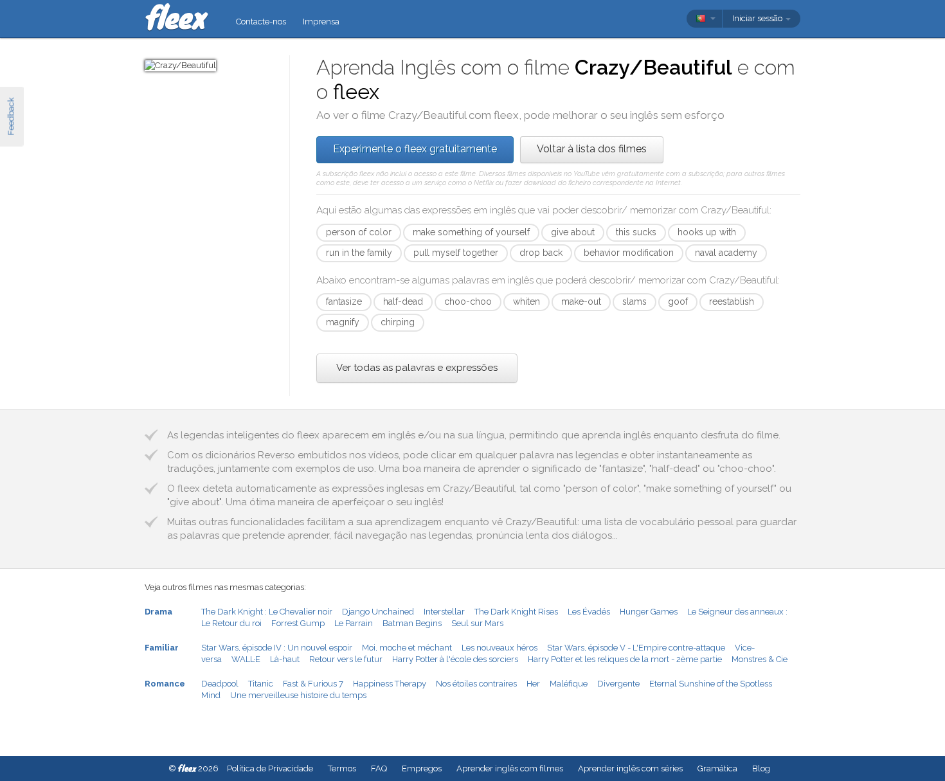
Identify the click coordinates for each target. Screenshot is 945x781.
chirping (398, 322)
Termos (342, 768)
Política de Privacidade (270, 768)
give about (573, 232)
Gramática (717, 768)
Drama (158, 611)
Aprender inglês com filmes (509, 768)
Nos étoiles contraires (476, 683)
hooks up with (707, 232)
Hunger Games (649, 611)
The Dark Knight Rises (516, 611)
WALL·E (245, 659)
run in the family (359, 252)
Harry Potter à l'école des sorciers (455, 659)
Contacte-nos (261, 21)
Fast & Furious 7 (313, 683)
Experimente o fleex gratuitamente (415, 149)
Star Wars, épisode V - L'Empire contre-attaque (636, 647)
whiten (526, 301)
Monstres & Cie (760, 659)
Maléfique (569, 683)
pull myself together (455, 252)
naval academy (726, 252)
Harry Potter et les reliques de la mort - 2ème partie (625, 659)
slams (634, 301)
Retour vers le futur (345, 659)
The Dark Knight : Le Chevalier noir (266, 611)
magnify (342, 322)
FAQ (379, 768)
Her (533, 683)
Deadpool (220, 683)
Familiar (162, 647)
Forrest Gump (298, 623)
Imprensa (321, 21)
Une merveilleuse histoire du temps (298, 695)
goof (678, 301)
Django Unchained (378, 611)
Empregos (422, 768)
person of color (359, 232)
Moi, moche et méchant (407, 647)
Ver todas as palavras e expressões (417, 367)
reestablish (731, 301)
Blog (761, 768)
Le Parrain (353, 623)
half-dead (403, 301)
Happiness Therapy (389, 683)
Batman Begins (412, 623)
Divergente (618, 683)
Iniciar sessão (758, 18)
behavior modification (629, 252)
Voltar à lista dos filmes (592, 149)
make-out (581, 301)
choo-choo (468, 301)
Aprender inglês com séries (630, 768)
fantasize (344, 301)
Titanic (260, 683)
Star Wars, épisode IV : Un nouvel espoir (276, 647)
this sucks (636, 232)
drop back (540, 252)
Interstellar (444, 611)
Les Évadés (589, 611)
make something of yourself (471, 232)
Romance (165, 683)
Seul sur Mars (477, 623)
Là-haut (285, 659)
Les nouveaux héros (499, 647)
